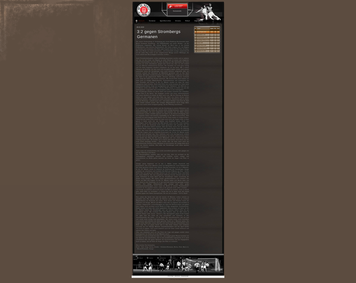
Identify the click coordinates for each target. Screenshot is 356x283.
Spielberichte (165, 21)
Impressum (198, 21)
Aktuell (141, 21)
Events (178, 21)
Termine (152, 21)
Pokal (187, 21)
